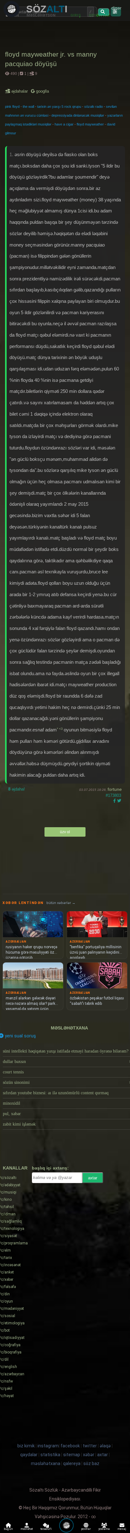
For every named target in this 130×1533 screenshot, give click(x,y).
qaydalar (29, 1454)
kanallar (15, 1167)
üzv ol (65, 832)
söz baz (91, 1463)
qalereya (71, 1463)
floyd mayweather (90, 124)
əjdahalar (20, 91)
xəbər (88, 1454)
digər (116, 7)
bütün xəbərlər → (60, 903)
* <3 (60, 728)
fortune (115, 789)
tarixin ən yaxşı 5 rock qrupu (59, 106)
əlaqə (105, 1445)
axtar (92, 1178)
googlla (42, 91)
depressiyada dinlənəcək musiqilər (77, 115)
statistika (50, 1454)
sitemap (71, 1454)
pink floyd (12, 106)
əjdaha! (16, 789)
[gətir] (103, 12)
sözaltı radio (93, 106)
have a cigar (64, 124)
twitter (90, 1445)
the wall (28, 106)
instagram (48, 1445)
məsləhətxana (69, 1027)
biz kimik (26, 1445)
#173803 (113, 795)
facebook (70, 1445)
